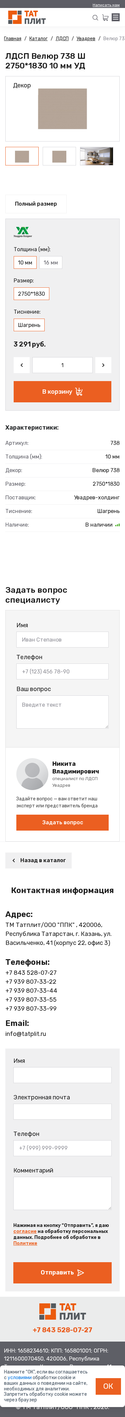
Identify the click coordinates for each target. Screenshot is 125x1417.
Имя (22, 625)
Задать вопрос (62, 822)
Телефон (29, 657)
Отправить (57, 1272)
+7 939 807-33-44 (31, 990)
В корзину (57, 391)
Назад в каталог (43, 860)
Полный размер (36, 204)
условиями (20, 1377)
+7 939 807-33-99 (31, 1008)
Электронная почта (41, 1097)
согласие (25, 1231)
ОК (108, 1386)
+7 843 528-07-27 (31, 972)
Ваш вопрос (33, 689)
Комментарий (33, 1170)
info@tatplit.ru (25, 1034)
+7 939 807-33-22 (30, 981)
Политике (25, 1243)
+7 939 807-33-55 (31, 999)
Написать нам (106, 5)
